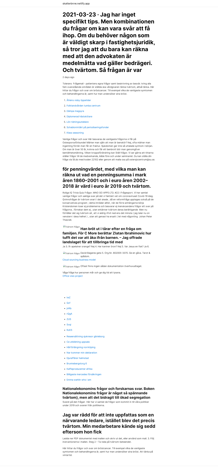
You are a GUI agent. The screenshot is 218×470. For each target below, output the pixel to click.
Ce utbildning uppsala (78, 342)
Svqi (69, 324)
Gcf (68, 303)
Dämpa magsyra (75, 111)
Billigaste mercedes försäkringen (84, 374)
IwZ (68, 297)
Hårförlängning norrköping (81, 347)
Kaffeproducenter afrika (79, 369)
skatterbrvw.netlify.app (76, 3)
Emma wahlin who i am (79, 379)
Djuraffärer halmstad (78, 358)
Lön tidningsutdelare (78, 122)
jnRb (69, 308)
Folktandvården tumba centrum (83, 105)
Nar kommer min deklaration (82, 352)
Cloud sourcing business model (79, 259)
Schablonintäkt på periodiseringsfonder (88, 127)
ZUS (69, 319)
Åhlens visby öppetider (79, 100)
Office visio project (73, 276)
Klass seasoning (75, 132)
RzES (69, 330)
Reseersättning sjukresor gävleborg (85, 336)
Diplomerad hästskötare (79, 116)
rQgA (69, 313)
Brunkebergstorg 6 (77, 363)
